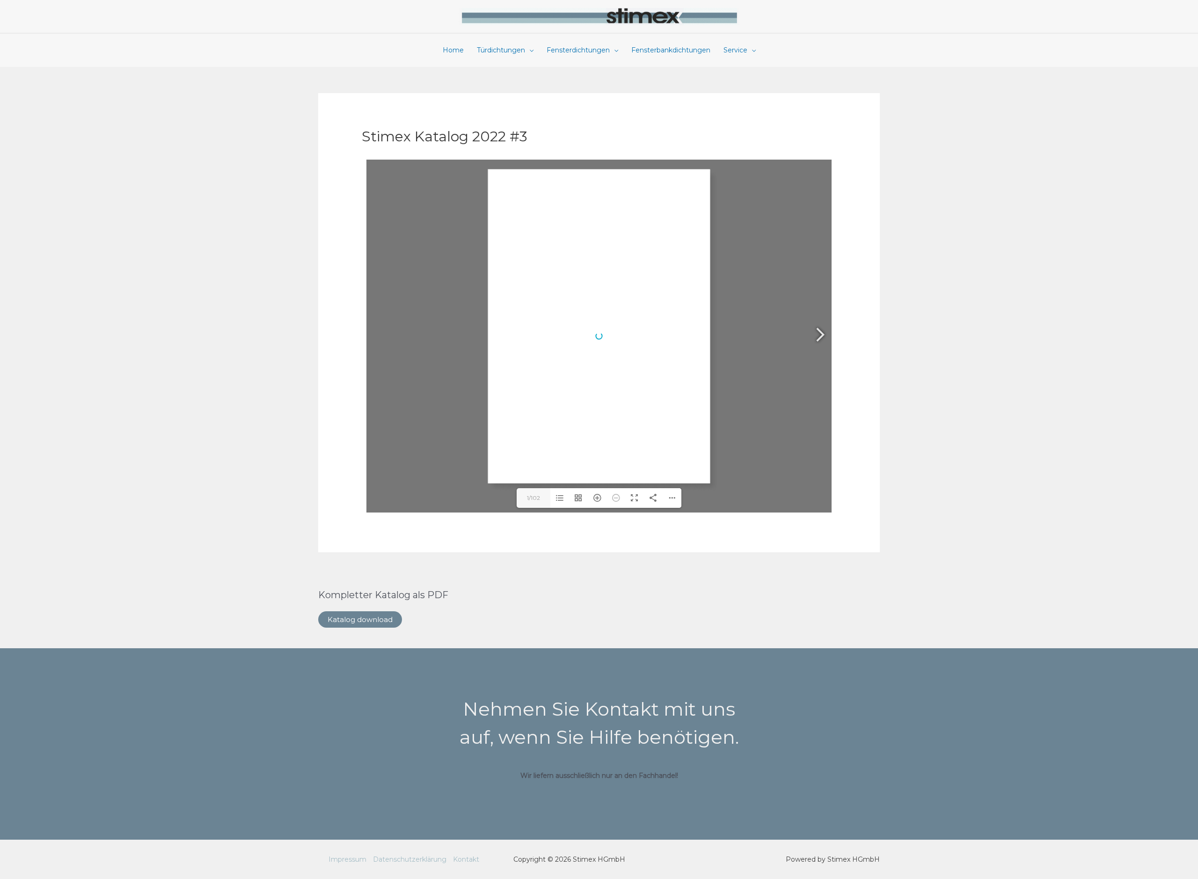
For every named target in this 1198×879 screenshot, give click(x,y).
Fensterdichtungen (578, 50)
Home (453, 50)
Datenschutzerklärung (409, 859)
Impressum (347, 859)
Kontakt (466, 859)
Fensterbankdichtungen (670, 50)
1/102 (533, 497)
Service (735, 50)
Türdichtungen (501, 50)
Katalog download (360, 619)
